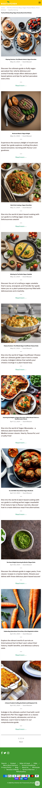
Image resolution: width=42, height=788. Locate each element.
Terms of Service (28, 769)
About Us (25, 767)
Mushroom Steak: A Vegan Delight (21, 133)
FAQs (35, 763)
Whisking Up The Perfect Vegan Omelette (21, 274)
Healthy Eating (13, 10)
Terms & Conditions (28, 765)
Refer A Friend (25, 763)
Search (4, 763)
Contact (13, 763)
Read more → (21, 86)
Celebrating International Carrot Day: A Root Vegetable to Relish (21, 631)
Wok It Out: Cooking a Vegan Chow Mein (21, 205)
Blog (16, 767)
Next (21, 742)
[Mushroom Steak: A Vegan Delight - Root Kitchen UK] (21, 111)
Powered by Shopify (28, 783)
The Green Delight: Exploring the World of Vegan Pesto (21, 562)
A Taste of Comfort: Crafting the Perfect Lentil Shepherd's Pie (21, 703)
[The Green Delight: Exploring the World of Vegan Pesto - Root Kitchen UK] (21, 539)
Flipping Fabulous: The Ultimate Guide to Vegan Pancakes (21, 59)
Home (3, 8)
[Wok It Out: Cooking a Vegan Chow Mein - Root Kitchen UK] (21, 182)
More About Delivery (10, 765)
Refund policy (21, 771)
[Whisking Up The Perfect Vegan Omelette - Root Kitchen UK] (21, 251)
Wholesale (36, 767)
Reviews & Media (12, 769)
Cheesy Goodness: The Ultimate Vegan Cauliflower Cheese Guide (21, 346)
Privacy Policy (6, 767)
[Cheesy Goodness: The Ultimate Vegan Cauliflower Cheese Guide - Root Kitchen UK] (21, 323)
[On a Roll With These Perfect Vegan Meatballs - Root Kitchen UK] (21, 468)
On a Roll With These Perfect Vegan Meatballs (21, 490)
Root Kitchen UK (17, 783)
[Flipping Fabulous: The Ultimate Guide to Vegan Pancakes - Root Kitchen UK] (21, 36)
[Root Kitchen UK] (9, 2)
